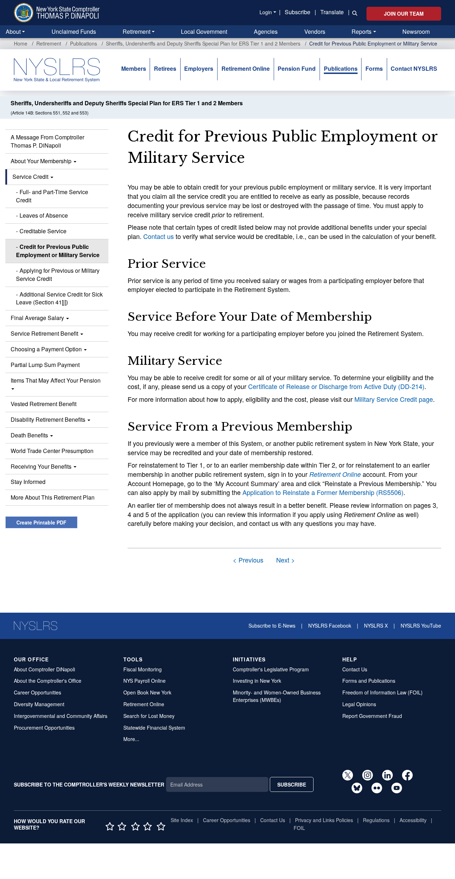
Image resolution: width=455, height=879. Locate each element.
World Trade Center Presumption (52, 451)
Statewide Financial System (154, 727)
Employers (198, 68)
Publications (83, 43)
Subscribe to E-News (271, 625)
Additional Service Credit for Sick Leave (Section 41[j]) (59, 298)
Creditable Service (43, 231)
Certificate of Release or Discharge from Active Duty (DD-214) (336, 386)
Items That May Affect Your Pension (56, 380)
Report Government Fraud (372, 715)
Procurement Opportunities (44, 727)
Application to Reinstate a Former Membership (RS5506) (322, 492)
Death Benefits (30, 435)
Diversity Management (39, 704)
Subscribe (297, 12)
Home (20, 43)
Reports (361, 31)
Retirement (136, 31)
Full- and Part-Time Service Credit (52, 196)
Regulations (376, 820)
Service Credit (31, 176)
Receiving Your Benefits (42, 466)
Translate (332, 12)
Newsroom (416, 31)
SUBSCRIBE (291, 784)
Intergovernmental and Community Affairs (60, 715)
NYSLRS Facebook (329, 625)
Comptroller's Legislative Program (271, 669)
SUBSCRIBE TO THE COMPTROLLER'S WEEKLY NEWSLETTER (89, 784)
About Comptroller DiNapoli (44, 669)
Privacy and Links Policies (324, 820)
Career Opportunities (37, 692)
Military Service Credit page (393, 399)
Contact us (158, 236)
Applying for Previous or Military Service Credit (58, 274)
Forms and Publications (368, 680)
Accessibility (413, 820)
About (13, 31)
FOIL (299, 827)
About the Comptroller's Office (47, 680)
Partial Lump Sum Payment (45, 365)
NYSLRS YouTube (421, 625)
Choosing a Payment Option (47, 349)
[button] (353, 12)
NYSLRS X (376, 625)
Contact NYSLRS (414, 68)
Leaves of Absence (44, 215)
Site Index (182, 820)
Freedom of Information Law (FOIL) (382, 692)
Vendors (314, 31)
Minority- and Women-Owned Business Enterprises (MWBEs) (277, 696)
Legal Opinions (359, 704)
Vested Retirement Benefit (43, 404)
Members (133, 68)
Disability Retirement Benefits (49, 419)
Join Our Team (404, 13)
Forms (374, 68)
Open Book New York (147, 692)
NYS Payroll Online (144, 680)
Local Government (204, 31)
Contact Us (354, 669)
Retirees (165, 68)
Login (265, 12)
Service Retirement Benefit (45, 333)
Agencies (266, 31)
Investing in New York (257, 680)
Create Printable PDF (41, 522)
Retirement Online (245, 68)
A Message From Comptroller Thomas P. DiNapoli (47, 141)
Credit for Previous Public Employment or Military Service (58, 251)
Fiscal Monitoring (142, 669)
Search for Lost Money (149, 715)
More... (131, 738)
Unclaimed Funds (74, 31)
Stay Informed (28, 482)
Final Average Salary (38, 318)
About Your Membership (42, 161)
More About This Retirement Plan (53, 497)
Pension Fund (297, 68)
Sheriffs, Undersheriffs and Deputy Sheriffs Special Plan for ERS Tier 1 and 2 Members (203, 43)
